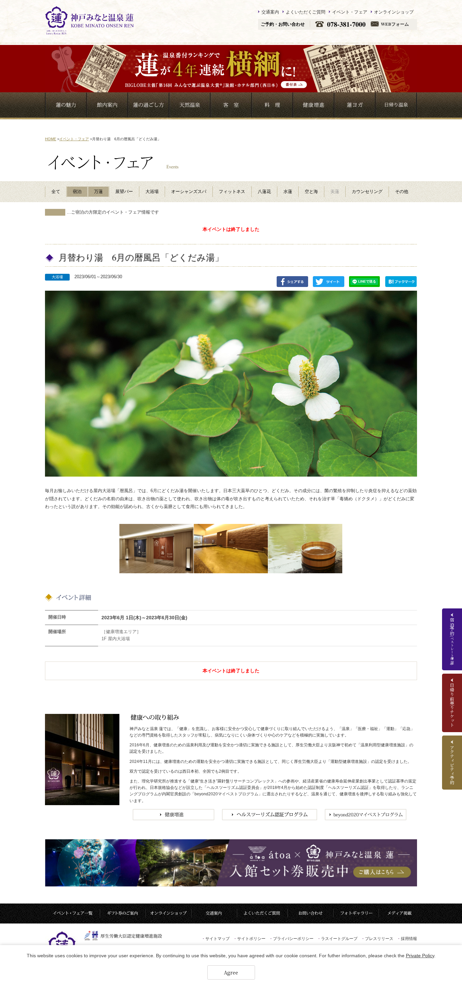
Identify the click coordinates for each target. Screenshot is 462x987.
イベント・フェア (349, 12)
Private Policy (420, 955)
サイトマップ (215, 938)
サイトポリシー (249, 938)
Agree (231, 972)
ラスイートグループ (337, 938)
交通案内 (270, 12)
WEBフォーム (395, 24)
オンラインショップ (394, 12)
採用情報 (407, 938)
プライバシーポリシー (291, 938)
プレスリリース (377, 938)
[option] (156, 548)
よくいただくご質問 (305, 12)
